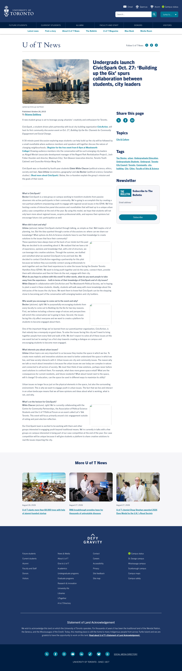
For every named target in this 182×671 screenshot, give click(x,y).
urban (130, 158)
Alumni (80, 25)
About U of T (63, 558)
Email (130, 6)
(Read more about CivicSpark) (44, 175)
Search (154, 14)
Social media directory (125, 654)
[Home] (19, 11)
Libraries (61, 593)
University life (63, 588)
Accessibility (98, 563)
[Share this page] (132, 120)
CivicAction (102, 126)
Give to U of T (63, 563)
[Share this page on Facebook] (125, 120)
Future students (18, 25)
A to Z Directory (64, 603)
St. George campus (136, 558)
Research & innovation (67, 583)
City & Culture (122, 139)
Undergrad (145, 161)
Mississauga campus (137, 563)
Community (141, 165)
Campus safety (134, 578)
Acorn (157, 6)
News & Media (64, 553)
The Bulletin (91, 31)
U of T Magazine (110, 31)
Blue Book (129, 31)
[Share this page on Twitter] (118, 120)
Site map (96, 578)
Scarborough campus (137, 568)
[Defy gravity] (93, 538)
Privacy (96, 568)
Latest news (33, 31)
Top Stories (121, 158)
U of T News (41, 45)
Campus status (171, 6)
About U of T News (70, 31)
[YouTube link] (73, 654)
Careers (96, 558)
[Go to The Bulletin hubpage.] (125, 193)
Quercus (143, 6)
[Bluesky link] (99, 654)
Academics (62, 568)
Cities (132, 168)
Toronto (131, 165)
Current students (51, 25)
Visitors (167, 25)
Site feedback (98, 573)
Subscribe (138, 217)
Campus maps (134, 573)
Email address (125, 202)
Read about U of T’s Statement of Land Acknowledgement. (114, 635)
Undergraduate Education (146, 158)
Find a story (50, 31)
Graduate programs (66, 578)
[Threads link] (107, 654)
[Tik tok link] (90, 654)
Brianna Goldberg (33, 114)
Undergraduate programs (68, 573)
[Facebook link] (151, 45)
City (126, 168)
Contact (96, 553)
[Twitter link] (146, 45)
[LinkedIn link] (81, 654)
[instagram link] (156, 45)
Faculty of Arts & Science (147, 168)
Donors (138, 25)
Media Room (146, 31)
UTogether (62, 598)
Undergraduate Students (127, 161)
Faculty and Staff (109, 25)
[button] (169, 14)
